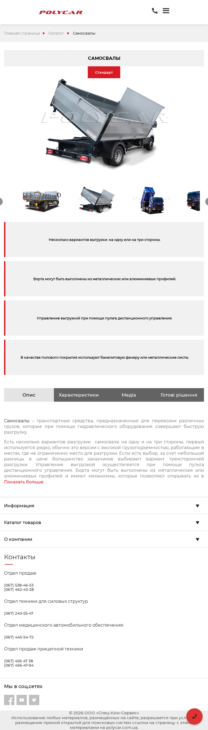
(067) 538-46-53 (19, 585)
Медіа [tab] (129, 395)
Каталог (56, 33)
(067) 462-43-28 (19, 589)
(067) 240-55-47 (18, 613)
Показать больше (24, 482)
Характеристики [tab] (79, 395)
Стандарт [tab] (104, 72)
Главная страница (22, 33)
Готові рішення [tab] (179, 395)
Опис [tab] (28, 395)
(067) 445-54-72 (19, 637)
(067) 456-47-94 (19, 665)
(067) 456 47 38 (18, 661)
